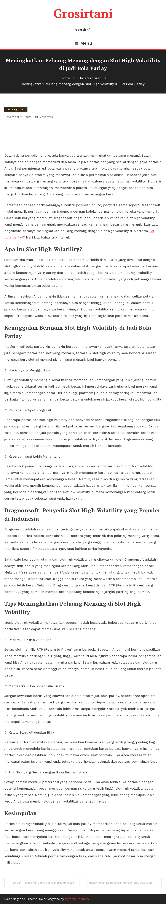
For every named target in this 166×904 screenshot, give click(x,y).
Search (80, 29)
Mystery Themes (76, 899)
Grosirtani (83, 13)
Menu (86, 43)
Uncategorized (15, 109)
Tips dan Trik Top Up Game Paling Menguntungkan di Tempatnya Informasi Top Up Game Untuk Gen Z (45, 882)
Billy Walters (44, 116)
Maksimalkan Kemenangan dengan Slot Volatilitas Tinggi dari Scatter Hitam (125, 882)
